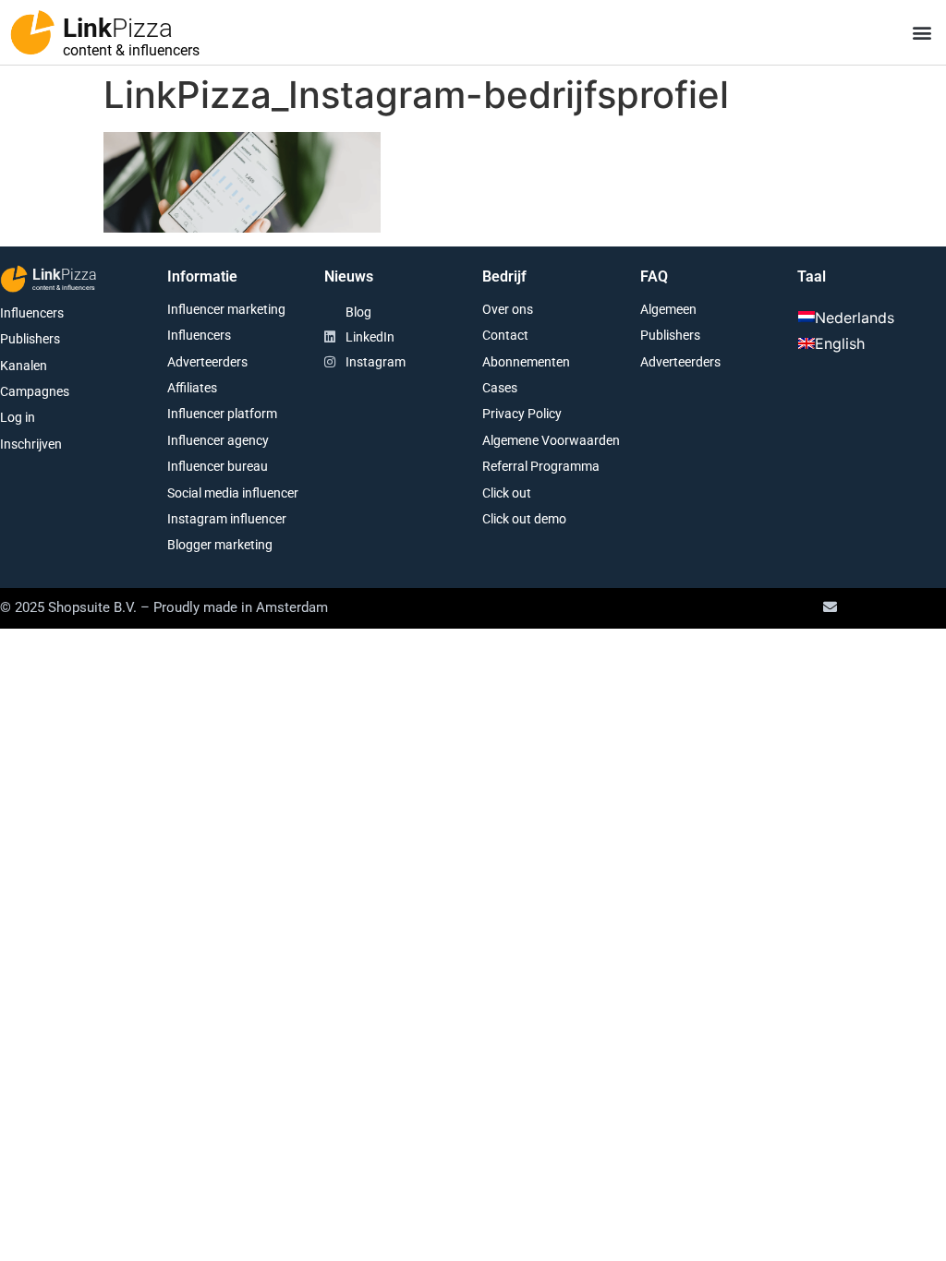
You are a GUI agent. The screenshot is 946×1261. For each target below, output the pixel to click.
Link (118, 28)
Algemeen (668, 309)
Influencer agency (218, 440)
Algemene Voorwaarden (551, 440)
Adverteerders (207, 361)
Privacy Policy (522, 413)
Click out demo (524, 518)
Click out (506, 493)
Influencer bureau (217, 466)
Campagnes (34, 391)
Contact (505, 335)
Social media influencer (232, 493)
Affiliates (192, 387)
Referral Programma (541, 466)
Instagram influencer (226, 518)
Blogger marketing (220, 544)
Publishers (30, 338)
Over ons (507, 309)
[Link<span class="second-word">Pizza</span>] (32, 32)
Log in (17, 417)
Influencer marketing (226, 309)
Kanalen (23, 365)
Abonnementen (526, 361)
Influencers (32, 313)
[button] (921, 33)
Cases (499, 387)
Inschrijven (31, 444)
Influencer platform (222, 413)
